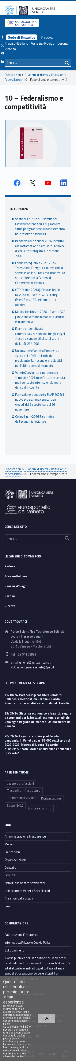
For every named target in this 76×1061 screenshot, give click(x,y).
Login (8, 906)
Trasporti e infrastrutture (24, 790)
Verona (62, 43)
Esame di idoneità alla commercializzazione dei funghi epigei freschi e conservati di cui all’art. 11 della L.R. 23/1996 (40, 336)
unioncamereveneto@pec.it (35, 667)
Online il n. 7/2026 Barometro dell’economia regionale (34, 419)
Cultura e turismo (39, 808)
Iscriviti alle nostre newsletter (25, 882)
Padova (47, 37)
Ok (47, 1018)
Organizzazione (15, 859)
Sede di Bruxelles (21, 37)
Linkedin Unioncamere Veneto (63, 182)
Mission (10, 844)
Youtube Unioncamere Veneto (48, 182)
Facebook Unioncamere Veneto (17, 182)
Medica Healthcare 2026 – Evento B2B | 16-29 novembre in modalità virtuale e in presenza (40, 316)
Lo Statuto (12, 851)
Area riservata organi (19, 898)
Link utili (10, 875)
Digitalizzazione (51, 798)
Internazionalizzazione (21, 797)
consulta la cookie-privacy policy (14, 1037)
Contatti (10, 867)
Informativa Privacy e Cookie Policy (27, 942)
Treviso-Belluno (16, 43)
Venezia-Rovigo (42, 43)
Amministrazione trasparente (25, 836)
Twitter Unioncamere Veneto (32, 182)
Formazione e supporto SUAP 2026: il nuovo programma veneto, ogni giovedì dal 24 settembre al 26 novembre (39, 402)
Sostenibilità (15, 805)
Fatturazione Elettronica (21, 934)
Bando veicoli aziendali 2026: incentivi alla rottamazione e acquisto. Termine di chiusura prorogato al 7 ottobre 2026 (40, 248)
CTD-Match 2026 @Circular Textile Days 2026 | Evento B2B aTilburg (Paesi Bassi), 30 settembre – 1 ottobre (38, 297)
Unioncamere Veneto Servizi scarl (27, 890)
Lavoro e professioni (20, 783)
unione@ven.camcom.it (35, 662)
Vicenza (10, 49)
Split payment (14, 950)
